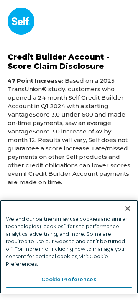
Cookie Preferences (68, 279)
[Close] (127, 208)
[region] (69, 247)
